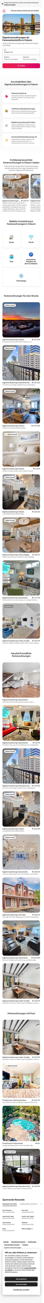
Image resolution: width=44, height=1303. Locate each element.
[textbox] (12, 59)
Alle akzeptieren (21, 1279)
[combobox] (21, 52)
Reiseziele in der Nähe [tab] (9, 1204)
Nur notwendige (21, 1284)
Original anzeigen (10, 5)
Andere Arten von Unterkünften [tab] (30, 1204)
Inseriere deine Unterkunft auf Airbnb (25, 11)
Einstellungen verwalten (21, 1290)
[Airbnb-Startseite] (4, 10)
